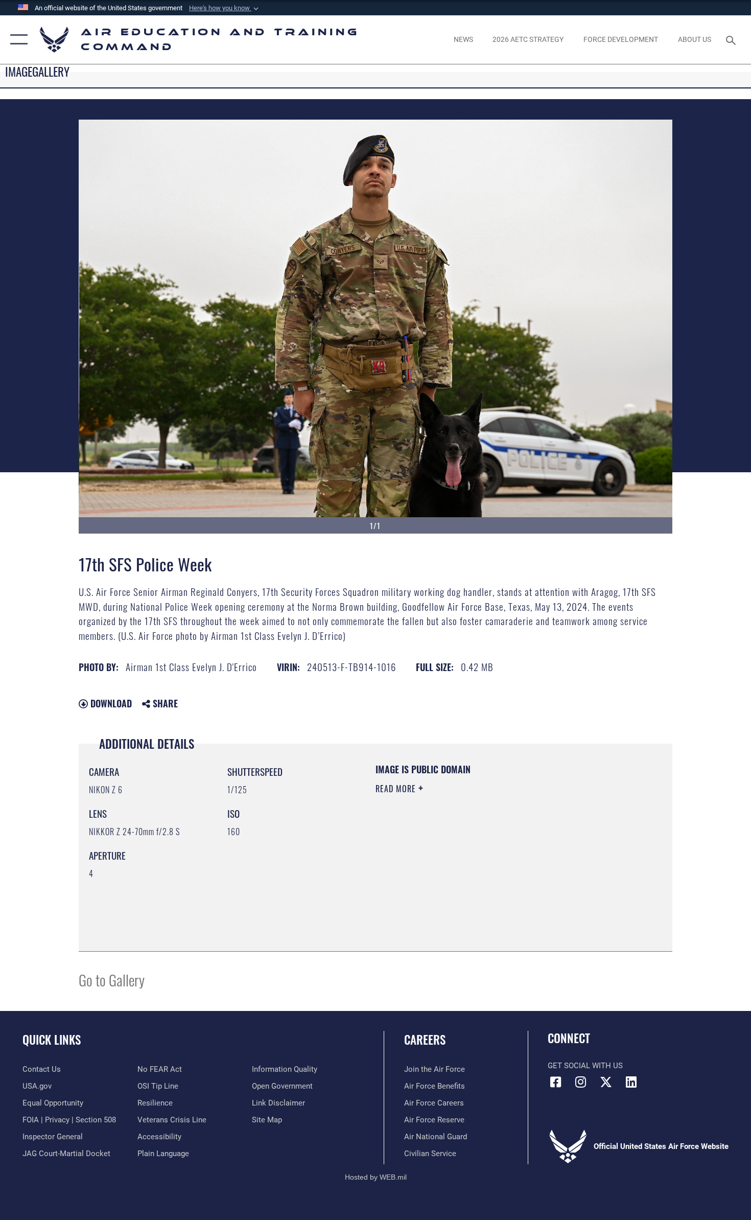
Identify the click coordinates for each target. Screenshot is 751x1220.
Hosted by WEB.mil (376, 1177)
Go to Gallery (112, 980)
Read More (396, 788)
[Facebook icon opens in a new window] (555, 1082)
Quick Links (51, 1039)
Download (110, 703)
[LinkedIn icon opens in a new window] (631, 1082)
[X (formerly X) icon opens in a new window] (606, 1082)
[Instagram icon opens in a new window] (581, 1082)
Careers (424, 1039)
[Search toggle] (732, 39)
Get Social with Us (585, 1065)
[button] (225, 8)
